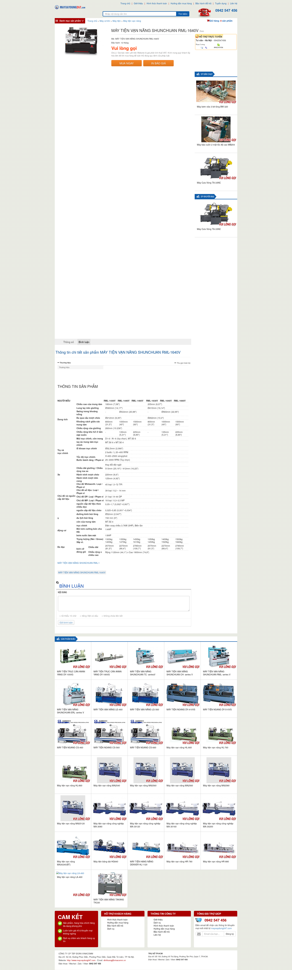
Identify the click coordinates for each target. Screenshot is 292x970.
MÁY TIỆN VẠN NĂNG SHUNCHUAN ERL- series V (70, 711)
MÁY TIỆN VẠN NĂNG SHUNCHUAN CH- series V (180, 673)
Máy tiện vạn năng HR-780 (179, 861)
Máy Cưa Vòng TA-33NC (209, 182)
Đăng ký (230, 933)
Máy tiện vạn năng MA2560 (143, 785)
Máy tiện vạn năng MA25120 (71, 823)
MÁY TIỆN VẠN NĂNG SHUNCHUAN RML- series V (216, 673)
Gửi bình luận (66, 622)
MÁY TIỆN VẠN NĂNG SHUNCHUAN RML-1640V (81, 572)
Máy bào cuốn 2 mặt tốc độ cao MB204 (216, 144)
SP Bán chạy (206, 74)
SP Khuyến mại (207, 197)
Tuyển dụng (220, 3)
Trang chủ (125, 3)
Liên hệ (233, 3)
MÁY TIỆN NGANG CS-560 (107, 747)
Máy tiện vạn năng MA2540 (107, 785)
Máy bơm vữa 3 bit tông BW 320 (212, 106)
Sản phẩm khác (68, 639)
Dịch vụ (110, 928)
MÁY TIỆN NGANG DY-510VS (217, 709)
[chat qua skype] (218, 44)
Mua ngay (127, 63)
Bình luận (84, 342)
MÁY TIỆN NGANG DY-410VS (181, 709)
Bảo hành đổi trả (203, 3)
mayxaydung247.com (221, 928)
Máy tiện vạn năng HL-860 (69, 785)
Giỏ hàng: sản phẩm (220, 20)
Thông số (68, 342)
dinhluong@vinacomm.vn (115, 960)
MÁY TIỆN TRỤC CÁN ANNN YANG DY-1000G (71, 673)
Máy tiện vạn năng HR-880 (216, 861)
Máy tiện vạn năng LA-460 (69, 876)
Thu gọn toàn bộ (183, 363)
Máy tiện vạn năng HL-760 (215, 747)
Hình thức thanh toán (157, 3)
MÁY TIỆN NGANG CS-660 (143, 747)
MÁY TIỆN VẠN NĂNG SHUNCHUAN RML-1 (78, 562)
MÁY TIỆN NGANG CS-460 (70, 747)
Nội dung (62, 592)
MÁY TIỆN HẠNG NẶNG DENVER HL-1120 (141, 863)
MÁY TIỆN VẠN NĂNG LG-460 (108, 709)
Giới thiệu (138, 3)
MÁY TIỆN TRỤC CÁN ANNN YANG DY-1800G (108, 673)
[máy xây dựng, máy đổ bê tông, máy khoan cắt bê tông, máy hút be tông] (70, 6)
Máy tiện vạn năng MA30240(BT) (66, 863)
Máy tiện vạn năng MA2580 (216, 785)
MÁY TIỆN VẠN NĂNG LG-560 (144, 709)
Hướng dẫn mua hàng (181, 3)
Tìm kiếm (182, 13)
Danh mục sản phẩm (70, 20)
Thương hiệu (65, 362)
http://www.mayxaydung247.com (81, 960)
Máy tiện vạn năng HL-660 (179, 747)
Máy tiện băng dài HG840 (106, 861)
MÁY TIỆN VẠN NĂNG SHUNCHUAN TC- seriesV (142, 673)
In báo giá (158, 63)
